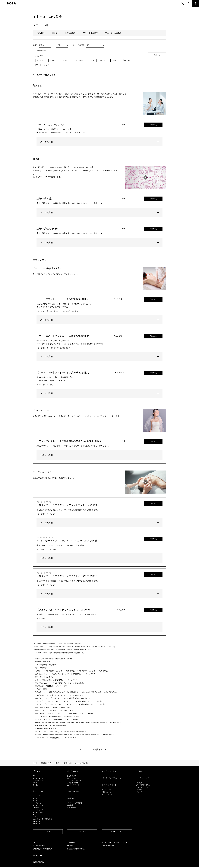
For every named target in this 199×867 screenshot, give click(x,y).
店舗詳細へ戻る (99, 749)
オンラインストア (109, 771)
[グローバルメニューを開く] (195, 3)
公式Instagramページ (37, 855)
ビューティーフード (39, 810)
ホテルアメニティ (39, 812)
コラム (139, 771)
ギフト (35, 814)
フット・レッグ (42, 65)
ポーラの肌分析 (73, 791)
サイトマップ (37, 842)
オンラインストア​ (117, 831)
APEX (35, 783)
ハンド (102, 60)
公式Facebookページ (34, 855)
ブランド (36, 771)
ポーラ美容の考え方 (143, 785)
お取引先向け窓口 (108, 845)
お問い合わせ (106, 792)
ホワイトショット (39, 778)
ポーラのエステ (73, 771)
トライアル (36, 823)
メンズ (35, 817)
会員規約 (70, 845)
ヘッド (91, 60)
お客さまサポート (109, 785)
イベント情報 (71, 807)
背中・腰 (126, 60)
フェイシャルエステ (113, 33)
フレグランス (37, 821)
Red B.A (35, 785)
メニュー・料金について (75, 780)
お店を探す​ (82, 831)
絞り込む (157, 55)
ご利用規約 (71, 842)
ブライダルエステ (90, 33)
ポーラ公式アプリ (108, 794)
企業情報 (139, 783)
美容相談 (41, 33)
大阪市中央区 (67, 763)
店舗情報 (71, 798)
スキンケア (36, 796)
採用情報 (139, 789)
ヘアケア (36, 800)
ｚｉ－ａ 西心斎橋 (81, 763)
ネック (65, 60)
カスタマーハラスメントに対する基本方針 (116, 842)
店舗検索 (70, 805)
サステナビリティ (142, 787)
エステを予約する (73, 785)
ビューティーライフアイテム (42, 819)
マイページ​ (47, 831)
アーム (114, 60)
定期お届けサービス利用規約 (42, 849)
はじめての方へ (72, 776)
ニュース (139, 792)
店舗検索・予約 (46, 763)
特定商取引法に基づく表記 (76, 849)
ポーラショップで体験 (74, 803)
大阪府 (57, 763)
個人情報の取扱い (39, 845)
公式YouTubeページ (41, 855)
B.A (34, 776)
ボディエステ (70, 33)
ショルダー (78, 60)
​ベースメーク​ (37, 803)
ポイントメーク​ (38, 805)
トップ (35, 763)
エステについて (72, 778)
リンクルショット (39, 780)
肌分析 (54, 33)
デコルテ (53, 60)
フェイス (40, 60)
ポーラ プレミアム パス (111, 778)
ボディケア (36, 798)
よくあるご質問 (72, 783)
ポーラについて (142, 778)
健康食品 (36, 807)
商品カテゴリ (38, 791)
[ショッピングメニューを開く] (188, 3)
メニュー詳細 (46, 142)
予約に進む (153, 125)
